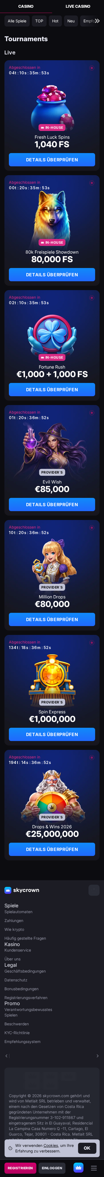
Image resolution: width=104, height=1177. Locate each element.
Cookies (51, 1145)
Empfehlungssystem (22, 1041)
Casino (26, 6)
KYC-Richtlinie (17, 1032)
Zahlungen (13, 920)
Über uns (12, 959)
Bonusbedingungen (21, 988)
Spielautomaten (18, 911)
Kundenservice (17, 950)
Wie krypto (14, 929)
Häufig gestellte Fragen (25, 938)
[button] (97, 1056)
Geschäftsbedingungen (25, 971)
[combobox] (94, 890)
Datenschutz (15, 980)
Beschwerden (16, 1023)
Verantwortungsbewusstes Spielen (25, 1012)
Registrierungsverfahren (25, 997)
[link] (32, 1076)
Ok (87, 1148)
